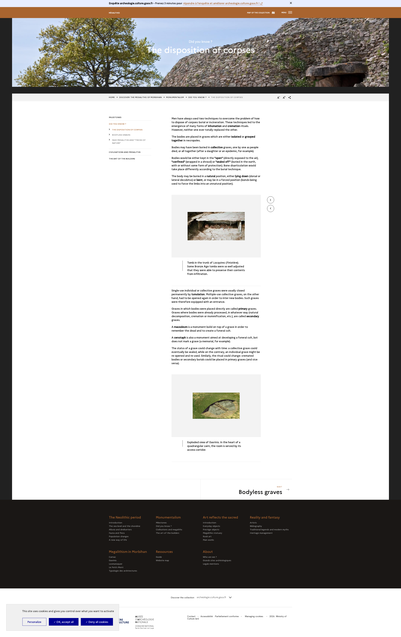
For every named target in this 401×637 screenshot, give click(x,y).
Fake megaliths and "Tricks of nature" (129, 141)
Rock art (207, 536)
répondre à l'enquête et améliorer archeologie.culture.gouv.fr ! (221, 3)
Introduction (115, 522)
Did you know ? (117, 123)
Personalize (34, 622)
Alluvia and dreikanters (120, 529)
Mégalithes (114, 13)
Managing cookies (254, 616)
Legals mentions (211, 563)
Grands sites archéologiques (217, 560)
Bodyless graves (121, 134)
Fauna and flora (117, 532)
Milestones (115, 117)
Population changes (119, 536)
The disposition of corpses (127, 129)
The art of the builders (122, 158)
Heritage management (261, 532)
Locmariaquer (115, 563)
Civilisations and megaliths (125, 152)
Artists (253, 522)
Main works (208, 539)
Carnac (112, 556)
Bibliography (256, 525)
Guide (159, 556)
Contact (191, 616)
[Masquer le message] (291, 3)
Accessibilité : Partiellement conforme (219, 616)
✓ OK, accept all (64, 622)
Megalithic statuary (212, 532)
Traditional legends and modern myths (269, 529)
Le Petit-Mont (116, 567)
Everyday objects (211, 525)
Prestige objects (211, 529)
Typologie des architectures (123, 570)
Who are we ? (210, 556)
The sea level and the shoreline (124, 525)
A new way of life (118, 539)
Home (112, 97)
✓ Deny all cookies (97, 622)
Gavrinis (113, 560)
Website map (162, 560)
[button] (289, 97)
